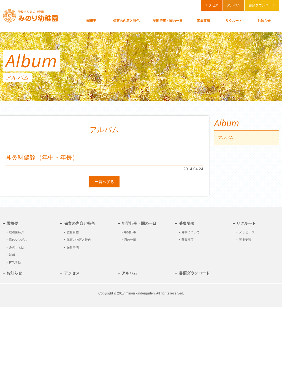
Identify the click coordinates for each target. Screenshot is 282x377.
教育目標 (73, 232)
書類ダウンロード (262, 5)
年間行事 (130, 232)
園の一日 (130, 239)
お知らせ (14, 273)
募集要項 (187, 239)
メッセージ (246, 232)
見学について (190, 232)
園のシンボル (18, 239)
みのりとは (16, 247)
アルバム (233, 5)
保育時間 (73, 247)
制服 (12, 254)
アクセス (211, 5)
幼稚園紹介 (16, 232)
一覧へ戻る (104, 181)
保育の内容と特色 (79, 239)
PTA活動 (15, 262)
